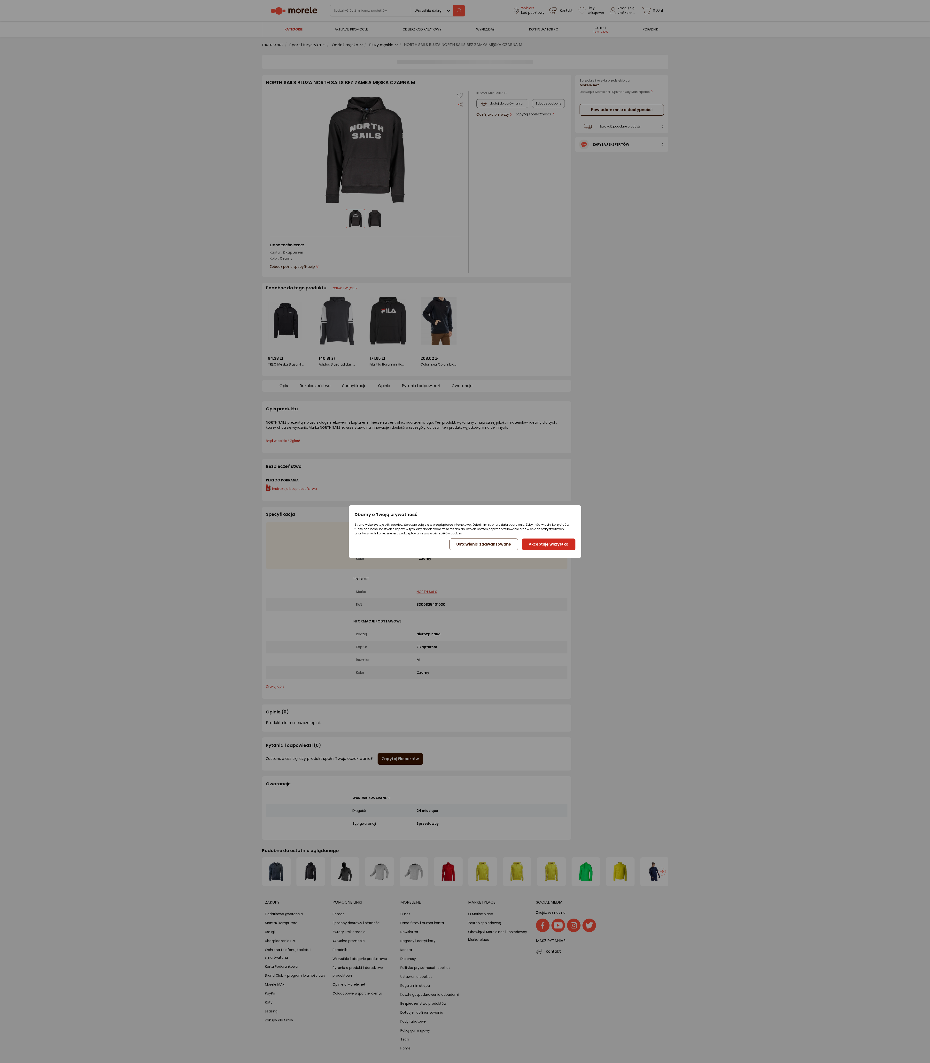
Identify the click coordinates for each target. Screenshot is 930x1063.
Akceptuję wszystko (548, 544)
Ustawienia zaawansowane (483, 544)
